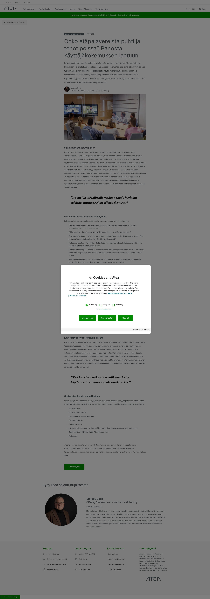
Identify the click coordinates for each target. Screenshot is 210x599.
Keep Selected (87, 318)
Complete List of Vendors (77, 295)
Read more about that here (120, 293)
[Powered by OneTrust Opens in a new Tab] (141, 330)
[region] (106, 299)
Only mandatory (107, 318)
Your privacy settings (104, 309)
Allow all (125, 318)
